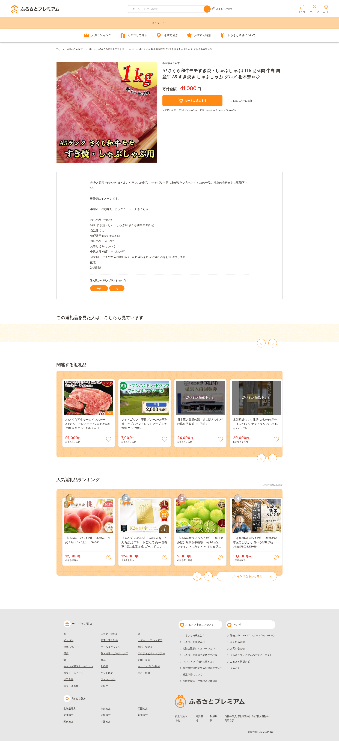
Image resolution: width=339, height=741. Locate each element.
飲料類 (104, 666)
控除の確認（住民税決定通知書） (201, 681)
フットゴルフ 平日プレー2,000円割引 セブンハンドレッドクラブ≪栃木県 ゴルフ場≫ (144, 424)
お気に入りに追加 (242, 100)
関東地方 (68, 721)
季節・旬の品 (145, 647)
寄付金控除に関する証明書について (202, 668)
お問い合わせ (237, 648)
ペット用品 (107, 673)
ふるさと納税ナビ (240, 661)
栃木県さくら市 (171, 63)
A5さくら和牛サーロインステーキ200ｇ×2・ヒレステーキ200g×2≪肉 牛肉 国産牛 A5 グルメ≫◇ (87, 424)
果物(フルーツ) (72, 647)
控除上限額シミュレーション (199, 648)
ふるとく (235, 668)
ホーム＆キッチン (110, 647)
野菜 (66, 653)
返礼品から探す (75, 49)
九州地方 (143, 715)
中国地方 (106, 721)
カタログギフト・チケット (78, 666)
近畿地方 (106, 715)
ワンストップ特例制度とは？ (199, 661)
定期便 (104, 686)
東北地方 (68, 715)
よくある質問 (237, 642)
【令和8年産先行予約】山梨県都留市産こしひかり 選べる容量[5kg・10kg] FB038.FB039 (255, 542)
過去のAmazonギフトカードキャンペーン (252, 635)
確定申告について (193, 674)
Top (58, 49)
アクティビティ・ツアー (151, 653)
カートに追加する (196, 100)
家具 (103, 660)
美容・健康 (144, 673)
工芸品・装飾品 (109, 634)
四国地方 (143, 708)
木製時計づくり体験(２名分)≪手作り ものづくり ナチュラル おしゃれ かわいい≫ (255, 424)
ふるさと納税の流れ (194, 642)
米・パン (68, 640)
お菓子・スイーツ (73, 673)
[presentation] (261, 343)
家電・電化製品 (109, 640)
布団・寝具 (144, 660)
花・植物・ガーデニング (114, 653)
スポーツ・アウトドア (150, 640)
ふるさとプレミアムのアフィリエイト (251, 655)
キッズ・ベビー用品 (149, 666)
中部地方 (106, 708)
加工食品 (68, 679)
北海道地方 (70, 708)
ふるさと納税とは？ (194, 635)
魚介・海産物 (71, 686)
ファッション (108, 679)
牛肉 (99, 288)
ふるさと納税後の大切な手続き (200, 655)
